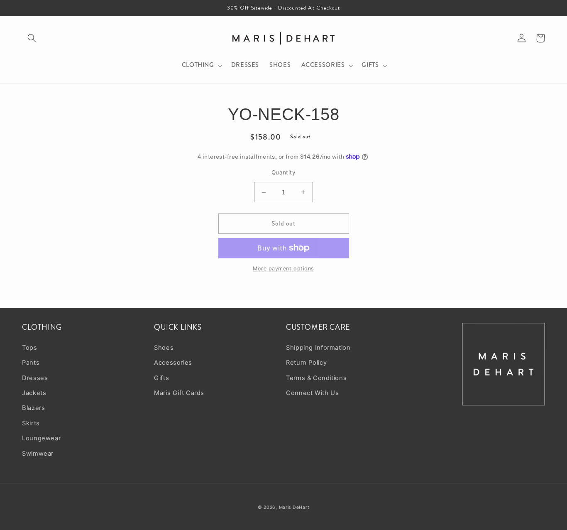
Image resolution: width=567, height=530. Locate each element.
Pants (30, 362)
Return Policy (306, 362)
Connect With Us (312, 393)
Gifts (161, 378)
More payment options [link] (283, 268)
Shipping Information (318, 347)
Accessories (173, 362)
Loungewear (41, 438)
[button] (31, 38)
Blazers (33, 408)
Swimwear (38, 453)
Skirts (31, 423)
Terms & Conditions (316, 378)
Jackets (34, 393)
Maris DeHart (294, 507)
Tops (29, 347)
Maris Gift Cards (179, 393)
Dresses (35, 378)
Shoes (164, 347)
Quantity (283, 172)
